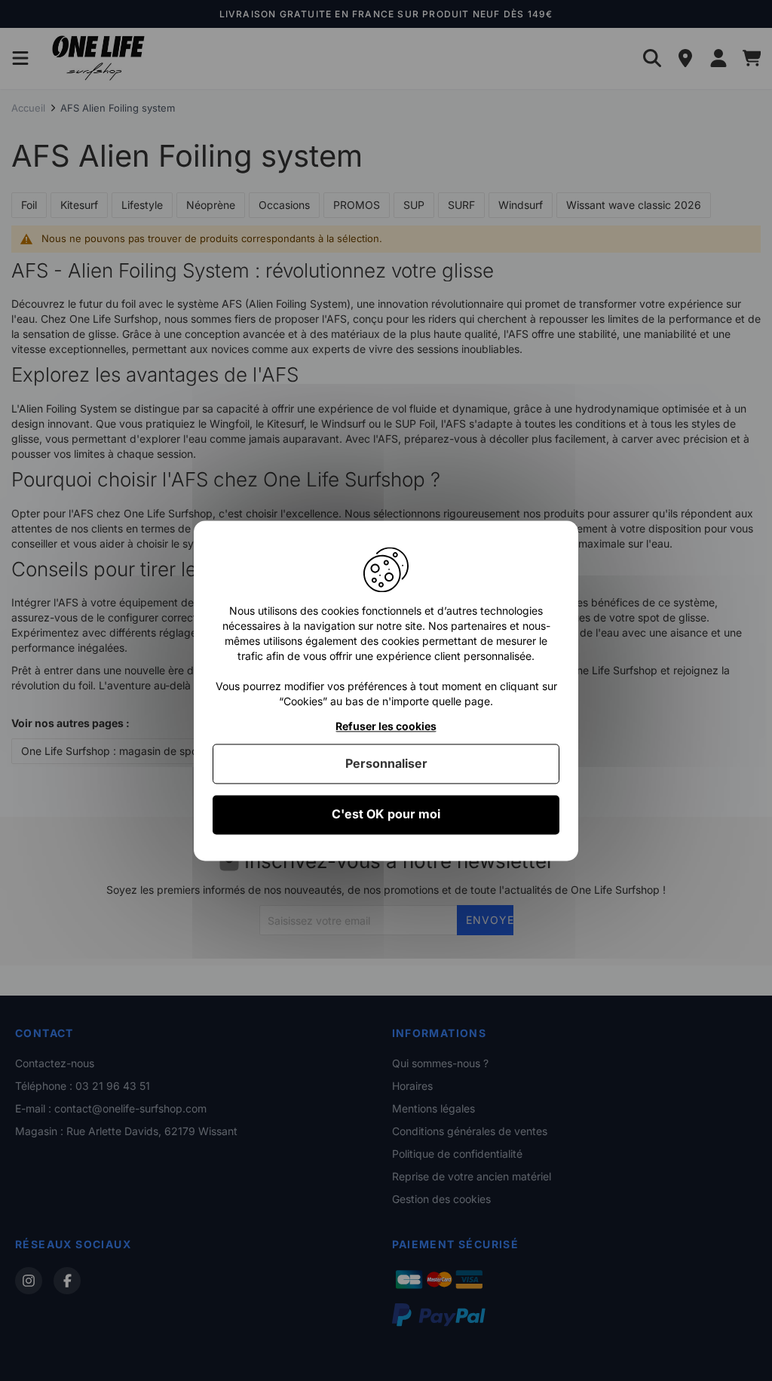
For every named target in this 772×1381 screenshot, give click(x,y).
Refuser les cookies (386, 726)
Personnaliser (386, 764)
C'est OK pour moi (386, 814)
